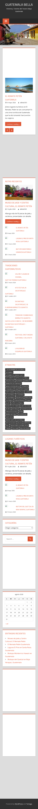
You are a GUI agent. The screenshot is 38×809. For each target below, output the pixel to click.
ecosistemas (20, 395)
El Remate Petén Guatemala (19, 644)
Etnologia (28, 397)
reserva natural (11, 414)
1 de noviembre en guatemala (15, 369)
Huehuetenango (19, 400)
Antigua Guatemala (22, 378)
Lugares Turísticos (15, 438)
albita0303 (23, 103)
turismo (8, 428)
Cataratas (24, 386)
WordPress (19, 804)
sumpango (27, 423)
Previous (7, 130)
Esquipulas (19, 397)
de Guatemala (10, 395)
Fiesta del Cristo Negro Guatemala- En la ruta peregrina (19, 338)
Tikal (7, 425)
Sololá (20, 423)
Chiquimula (9, 389)
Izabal (29, 400)
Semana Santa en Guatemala (15, 420)
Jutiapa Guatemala (17, 403)
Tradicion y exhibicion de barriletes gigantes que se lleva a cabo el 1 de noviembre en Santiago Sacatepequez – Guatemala (19, 321)
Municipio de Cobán (12, 406)
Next (11, 130)
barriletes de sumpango (13, 383)
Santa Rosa (9, 417)
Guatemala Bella (19, 4)
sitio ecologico (11, 423)
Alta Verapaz (10, 378)
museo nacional (25, 406)
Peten (21, 411)
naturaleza (16, 409)
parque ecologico (12, 411)
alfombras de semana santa (15, 375)
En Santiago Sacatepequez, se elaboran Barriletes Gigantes (16, 304)
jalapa (8, 403)
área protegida (25, 428)
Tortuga (29, 804)
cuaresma (28, 392)
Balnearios (19, 381)
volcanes (15, 428)
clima (16, 389)
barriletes (28, 381)
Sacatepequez (22, 414)
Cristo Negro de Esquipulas (15, 392)
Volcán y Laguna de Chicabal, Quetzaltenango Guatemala (17, 277)
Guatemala (9, 400)
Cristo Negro (24, 389)
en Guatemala (10, 397)
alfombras (9, 372)
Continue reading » (13, 124)
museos (8, 409)
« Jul (7, 624)
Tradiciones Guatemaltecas (19, 425)
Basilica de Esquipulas (13, 386)
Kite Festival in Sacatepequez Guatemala (15, 291)
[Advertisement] (19, 64)
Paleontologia (26, 409)
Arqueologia (10, 381)
